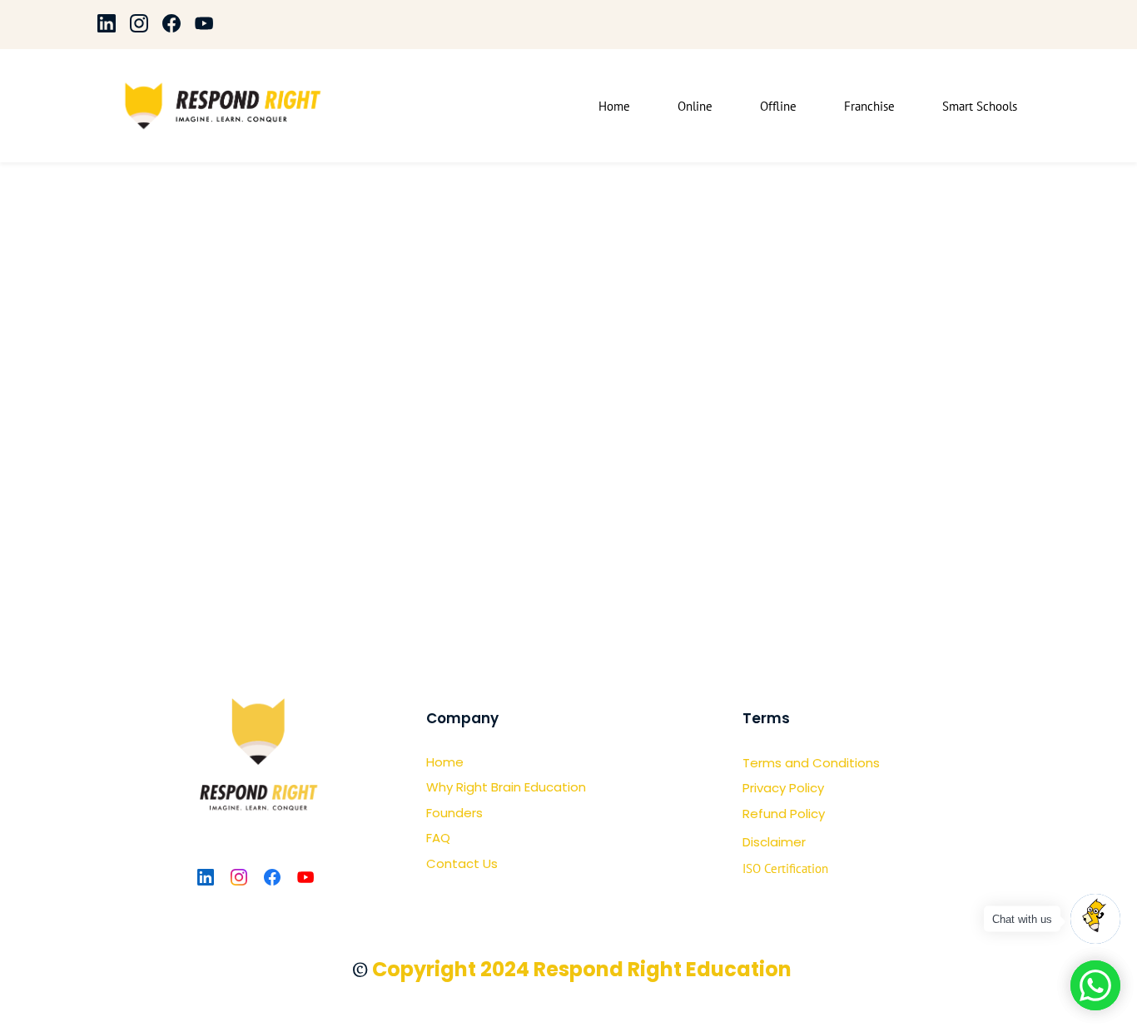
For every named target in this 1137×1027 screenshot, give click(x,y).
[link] (256, 679)
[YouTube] (305, 877)
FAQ (438, 837)
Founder (451, 812)
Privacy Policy (783, 787)
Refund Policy (783, 813)
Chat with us (1022, 919)
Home (445, 762)
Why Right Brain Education (506, 787)
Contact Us (462, 863)
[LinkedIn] (205, 877)
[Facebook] (272, 877)
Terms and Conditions (811, 762)
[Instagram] (238, 877)
